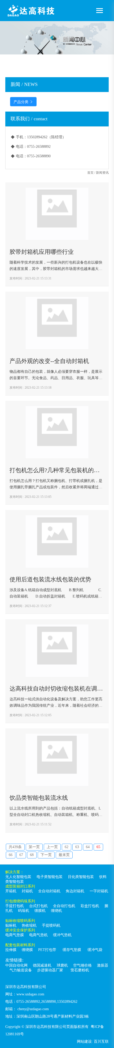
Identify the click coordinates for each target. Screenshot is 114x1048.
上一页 (52, 847)
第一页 (34, 847)
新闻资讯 (102, 172)
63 (77, 847)
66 (10, 855)
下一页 (46, 855)
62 (66, 847)
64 (88, 847)
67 (21, 855)
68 (32, 855)
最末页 (64, 855)
